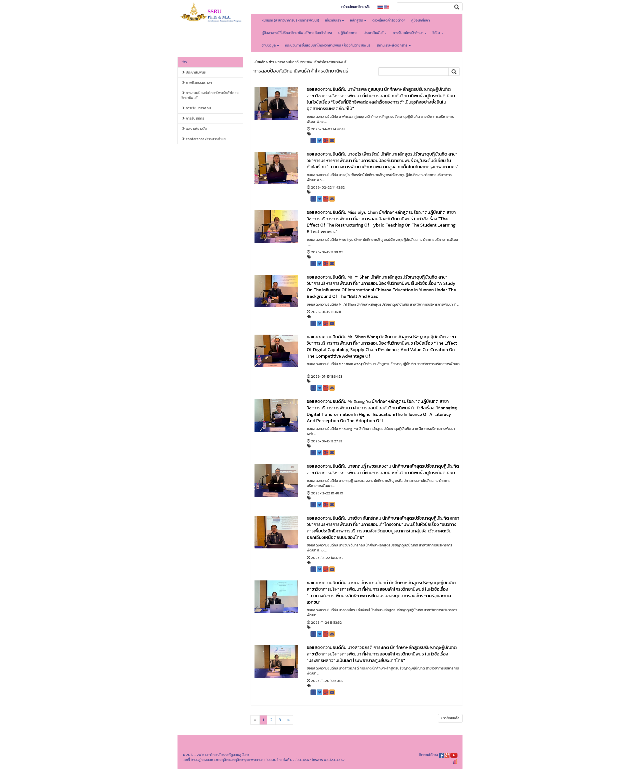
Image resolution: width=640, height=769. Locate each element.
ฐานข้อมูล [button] (269, 45)
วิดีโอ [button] (436, 33)
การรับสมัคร (194, 118)
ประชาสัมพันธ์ (195, 72)
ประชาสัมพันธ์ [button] (374, 33)
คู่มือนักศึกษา (420, 20)
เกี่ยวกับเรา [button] (333, 20)
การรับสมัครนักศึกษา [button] (408, 33)
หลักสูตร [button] (357, 20)
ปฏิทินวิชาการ (348, 33)
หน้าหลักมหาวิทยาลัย (355, 7)
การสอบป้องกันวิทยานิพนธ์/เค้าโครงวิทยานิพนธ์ (210, 95)
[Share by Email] (332, 140)
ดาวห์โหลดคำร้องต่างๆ (388, 20)
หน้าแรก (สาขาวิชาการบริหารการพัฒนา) (290, 20)
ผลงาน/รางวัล (196, 128)
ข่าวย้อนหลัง (450, 718)
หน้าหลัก (259, 62)
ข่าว (184, 62)
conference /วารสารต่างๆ (205, 139)
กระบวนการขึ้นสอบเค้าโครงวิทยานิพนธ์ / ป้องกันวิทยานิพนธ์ (327, 45)
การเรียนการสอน (198, 108)
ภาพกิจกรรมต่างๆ (198, 82)
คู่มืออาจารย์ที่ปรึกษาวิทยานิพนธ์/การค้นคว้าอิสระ (297, 33)
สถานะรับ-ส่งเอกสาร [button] (392, 45)
